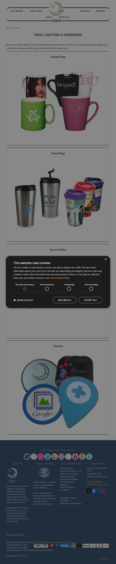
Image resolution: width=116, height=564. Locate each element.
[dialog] (58, 282)
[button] (23, 300)
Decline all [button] (64, 300)
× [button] (106, 259)
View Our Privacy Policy (57, 277)
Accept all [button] (90, 300)
